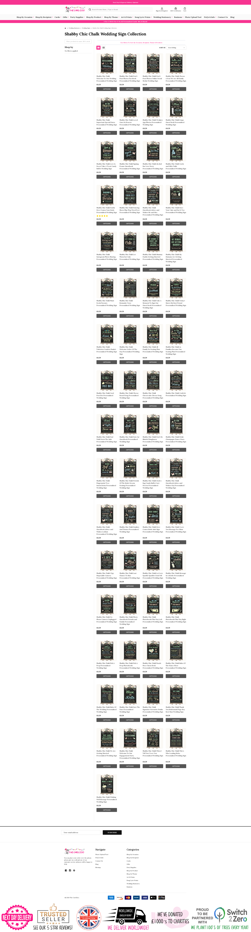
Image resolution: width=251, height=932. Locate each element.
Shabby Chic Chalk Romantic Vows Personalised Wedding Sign (130, 303)
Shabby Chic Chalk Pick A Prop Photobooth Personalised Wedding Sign (130, 665)
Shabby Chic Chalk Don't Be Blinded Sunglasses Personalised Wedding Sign (153, 439)
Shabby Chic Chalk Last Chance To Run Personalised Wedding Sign (130, 575)
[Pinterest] (74, 870)
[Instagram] (70, 870)
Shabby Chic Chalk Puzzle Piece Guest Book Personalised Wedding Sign (153, 665)
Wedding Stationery (162, 17)
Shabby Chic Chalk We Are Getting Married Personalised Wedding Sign (106, 753)
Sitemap (98, 867)
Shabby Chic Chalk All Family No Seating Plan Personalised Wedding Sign (153, 349)
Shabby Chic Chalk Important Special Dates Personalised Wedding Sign (106, 122)
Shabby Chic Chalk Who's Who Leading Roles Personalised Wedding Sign (176, 753)
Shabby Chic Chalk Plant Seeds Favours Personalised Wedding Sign (106, 303)
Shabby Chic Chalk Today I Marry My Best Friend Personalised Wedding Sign (176, 303)
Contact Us (223, 17)
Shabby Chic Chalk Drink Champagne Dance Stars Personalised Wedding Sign (176, 439)
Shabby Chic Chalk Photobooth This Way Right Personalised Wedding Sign (176, 619)
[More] (33, 17)
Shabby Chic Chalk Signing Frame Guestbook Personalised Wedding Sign (130, 166)
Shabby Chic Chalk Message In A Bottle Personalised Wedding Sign (176, 575)
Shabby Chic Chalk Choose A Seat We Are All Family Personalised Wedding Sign (176, 78)
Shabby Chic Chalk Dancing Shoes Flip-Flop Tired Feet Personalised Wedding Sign (130, 210)
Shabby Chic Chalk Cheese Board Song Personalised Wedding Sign (129, 395)
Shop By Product (93, 17)
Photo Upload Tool (193, 17)
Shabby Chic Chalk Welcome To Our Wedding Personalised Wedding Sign (106, 78)
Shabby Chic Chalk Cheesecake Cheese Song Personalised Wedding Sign (153, 395)
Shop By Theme (111, 17)
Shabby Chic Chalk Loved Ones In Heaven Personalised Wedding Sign (130, 122)
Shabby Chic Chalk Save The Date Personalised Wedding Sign (130, 709)
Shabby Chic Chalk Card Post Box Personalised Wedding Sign (105, 395)
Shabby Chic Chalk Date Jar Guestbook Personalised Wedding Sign (129, 439)
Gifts (65, 17)
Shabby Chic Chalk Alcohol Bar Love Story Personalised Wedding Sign (153, 166)
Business (178, 17)
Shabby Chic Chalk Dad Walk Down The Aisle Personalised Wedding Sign (106, 439)
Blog (232, 17)
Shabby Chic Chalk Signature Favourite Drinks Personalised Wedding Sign (153, 709)
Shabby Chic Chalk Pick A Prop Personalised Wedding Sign (105, 665)
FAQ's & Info (209, 17)
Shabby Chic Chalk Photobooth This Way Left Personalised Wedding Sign (153, 619)
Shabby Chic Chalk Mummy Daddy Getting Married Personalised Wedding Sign (153, 256)
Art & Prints (126, 17)
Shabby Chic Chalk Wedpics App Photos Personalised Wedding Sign (153, 122)
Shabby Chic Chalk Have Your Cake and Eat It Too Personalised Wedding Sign (176, 210)
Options (106, 89)
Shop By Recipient (43, 17)
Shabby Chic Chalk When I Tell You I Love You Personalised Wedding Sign (153, 753)
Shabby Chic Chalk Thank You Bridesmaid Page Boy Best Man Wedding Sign (175, 709)
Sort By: (162, 48)
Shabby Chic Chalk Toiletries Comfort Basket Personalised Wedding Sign (106, 349)
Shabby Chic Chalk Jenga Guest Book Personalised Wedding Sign (175, 122)
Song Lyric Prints (142, 17)
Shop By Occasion (24, 17)
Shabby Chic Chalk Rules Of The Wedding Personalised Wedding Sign (106, 709)
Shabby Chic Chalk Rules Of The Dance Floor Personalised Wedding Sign (176, 665)
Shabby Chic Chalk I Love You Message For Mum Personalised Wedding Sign (176, 529)
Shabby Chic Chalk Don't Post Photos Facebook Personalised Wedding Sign (130, 78)
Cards (57, 17)
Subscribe (112, 832)
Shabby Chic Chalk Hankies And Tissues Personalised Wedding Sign (129, 529)
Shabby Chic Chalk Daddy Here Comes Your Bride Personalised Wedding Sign (106, 210)
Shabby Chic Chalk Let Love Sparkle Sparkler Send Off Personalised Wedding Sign (153, 575)
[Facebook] (66, 870)
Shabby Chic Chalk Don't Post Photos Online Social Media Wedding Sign (152, 78)
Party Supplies (76, 17)
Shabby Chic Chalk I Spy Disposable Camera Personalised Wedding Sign (106, 575)
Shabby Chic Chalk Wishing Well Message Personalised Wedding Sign (106, 799)
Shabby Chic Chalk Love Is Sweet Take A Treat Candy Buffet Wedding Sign (106, 166)
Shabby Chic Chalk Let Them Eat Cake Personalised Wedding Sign (130, 256)
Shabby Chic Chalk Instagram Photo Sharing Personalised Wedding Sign (106, 256)
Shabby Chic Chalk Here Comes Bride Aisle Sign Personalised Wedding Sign (153, 529)
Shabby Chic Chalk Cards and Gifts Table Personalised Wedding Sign (176, 166)
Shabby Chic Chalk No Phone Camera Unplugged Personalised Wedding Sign (106, 619)
